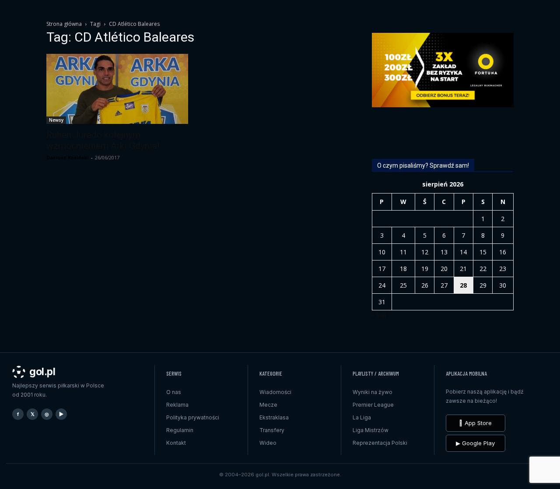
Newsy (56, 120)
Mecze (268, 404)
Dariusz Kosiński (67, 157)
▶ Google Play (475, 443)
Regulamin (179, 430)
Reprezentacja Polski (380, 443)
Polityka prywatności (192, 417)
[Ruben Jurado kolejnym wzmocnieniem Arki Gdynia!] (117, 89)
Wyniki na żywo (372, 392)
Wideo (267, 443)
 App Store (475, 422)
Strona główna (64, 24)
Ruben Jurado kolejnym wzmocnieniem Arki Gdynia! (102, 140)
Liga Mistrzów (370, 430)
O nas (173, 392)
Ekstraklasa (274, 417)
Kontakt (176, 443)
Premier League (373, 404)
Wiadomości (275, 392)
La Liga (362, 417)
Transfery (271, 430)
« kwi (379, 315)
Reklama (177, 404)
